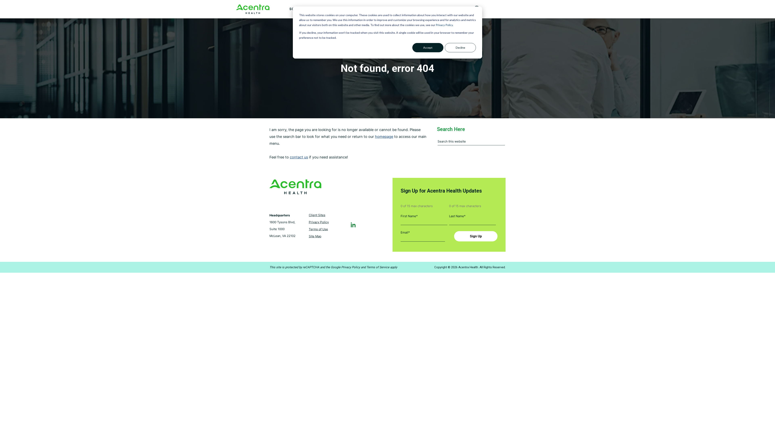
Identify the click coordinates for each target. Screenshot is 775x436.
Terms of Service (378, 267)
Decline (460, 47)
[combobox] (471, 142)
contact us (299, 157)
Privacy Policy (444, 25)
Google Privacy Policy (345, 267)
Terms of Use (318, 229)
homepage (384, 136)
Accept (428, 47)
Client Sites (317, 215)
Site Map (315, 236)
